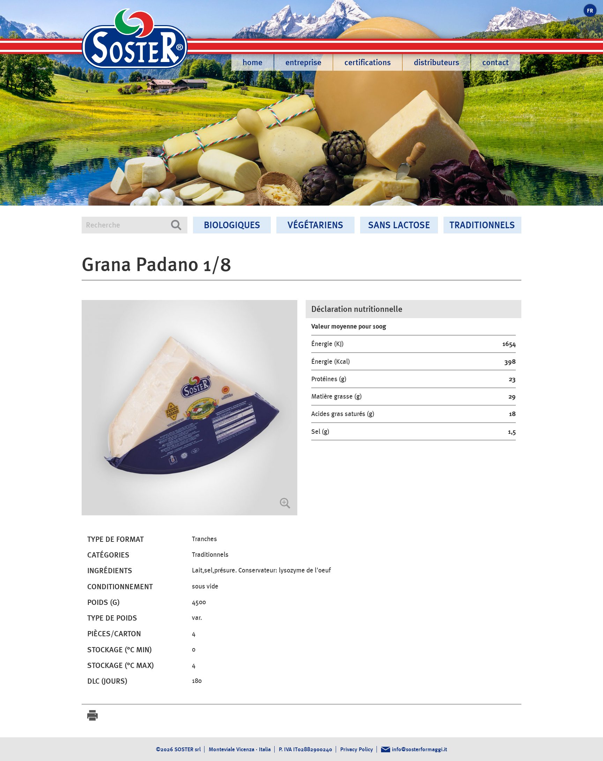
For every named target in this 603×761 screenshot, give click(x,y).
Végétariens (315, 225)
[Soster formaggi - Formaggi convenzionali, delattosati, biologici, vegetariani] (135, 43)
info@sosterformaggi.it (419, 749)
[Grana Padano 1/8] (189, 407)
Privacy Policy (356, 749)
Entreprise (303, 62)
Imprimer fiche (92, 715)
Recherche (176, 225)
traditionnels (482, 225)
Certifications (367, 62)
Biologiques (232, 225)
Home (252, 62)
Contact (495, 62)
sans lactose (399, 225)
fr (590, 10)
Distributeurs (436, 62)
